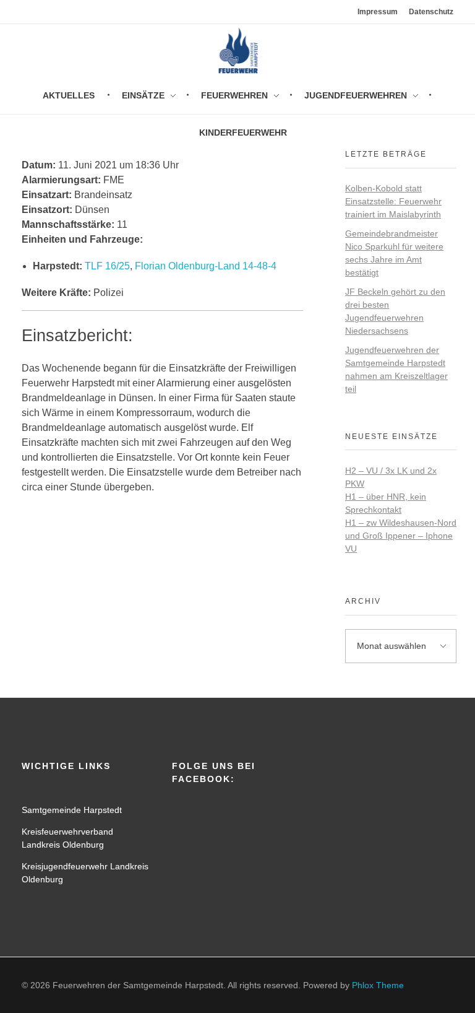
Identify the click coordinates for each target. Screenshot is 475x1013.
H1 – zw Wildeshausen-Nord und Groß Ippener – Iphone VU (400, 536)
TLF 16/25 (107, 266)
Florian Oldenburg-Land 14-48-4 (205, 266)
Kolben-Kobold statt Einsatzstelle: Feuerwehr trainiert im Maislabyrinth (393, 201)
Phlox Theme (378, 985)
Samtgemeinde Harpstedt (72, 810)
